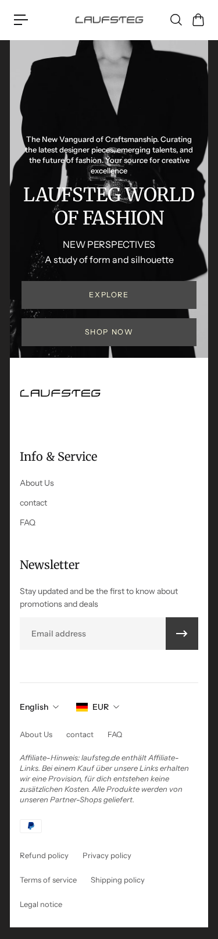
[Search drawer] (176, 20)
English (34, 707)
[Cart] (198, 20)
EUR (100, 707)
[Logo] (109, 19)
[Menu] (21, 20)
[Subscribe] (182, 633)
